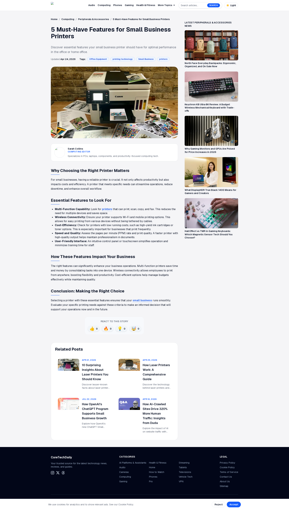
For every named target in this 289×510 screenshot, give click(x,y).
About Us (225, 481)
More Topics (166, 5)
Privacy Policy (227, 462)
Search (213, 5)
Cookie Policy (227, 467)
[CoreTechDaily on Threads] (63, 472)
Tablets (183, 467)
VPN (181, 481)
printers (163, 59)
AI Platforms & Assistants (132, 462)
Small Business (146, 59)
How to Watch (156, 472)
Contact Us (226, 476)
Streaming (184, 462)
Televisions (185, 472)
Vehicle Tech (185, 476)
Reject (219, 504)
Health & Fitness (145, 5)
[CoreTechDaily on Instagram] (52, 472)
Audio (91, 5)
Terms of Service (229, 472)
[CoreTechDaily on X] (58, 472)
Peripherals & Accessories (93, 19)
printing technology (123, 59)
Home (54, 19)
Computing (104, 5)
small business (142, 300)
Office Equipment (98, 59)
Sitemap (224, 486)
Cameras (124, 472)
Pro (151, 481)
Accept (233, 504)
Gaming (129, 5)
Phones (117, 5)
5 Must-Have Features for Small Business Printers (141, 19)
